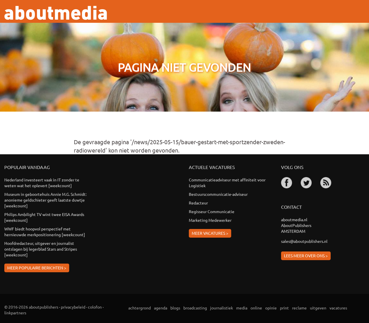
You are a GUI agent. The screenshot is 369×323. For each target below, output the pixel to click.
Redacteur (198, 202)
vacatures (338, 307)
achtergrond (139, 307)
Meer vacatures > (210, 233)
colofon (95, 306)
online (256, 307)
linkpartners (15, 312)
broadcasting (195, 307)
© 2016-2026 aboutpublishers (31, 306)
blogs (175, 307)
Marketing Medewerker (210, 220)
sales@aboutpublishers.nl (304, 241)
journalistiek (221, 307)
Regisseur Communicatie (211, 211)
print (284, 307)
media (241, 307)
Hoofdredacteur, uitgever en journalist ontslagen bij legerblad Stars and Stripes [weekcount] (40, 249)
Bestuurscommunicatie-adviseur (218, 194)
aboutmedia (55, 13)
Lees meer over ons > (306, 255)
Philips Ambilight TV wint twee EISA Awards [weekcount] (44, 217)
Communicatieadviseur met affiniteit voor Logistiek (227, 182)
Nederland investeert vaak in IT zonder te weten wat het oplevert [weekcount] (41, 182)
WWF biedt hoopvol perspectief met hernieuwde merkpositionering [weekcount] (44, 231)
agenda (160, 307)
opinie (271, 307)
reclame (299, 307)
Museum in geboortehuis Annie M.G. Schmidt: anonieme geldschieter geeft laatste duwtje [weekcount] (45, 199)
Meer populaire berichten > (36, 267)
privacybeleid (73, 306)
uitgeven (318, 307)
